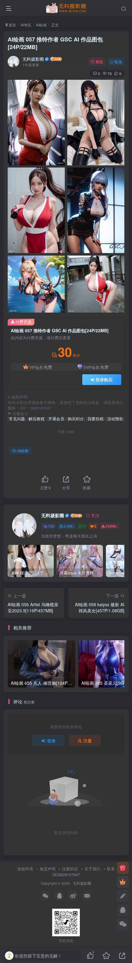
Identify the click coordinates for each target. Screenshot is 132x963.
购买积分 (76, 419)
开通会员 (56, 419)
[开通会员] (123, 882)
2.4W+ (69, 526)
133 (51, 526)
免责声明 (48, 869)
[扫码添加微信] (123, 924)
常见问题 (17, 419)
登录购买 (104, 379)
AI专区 (26, 24)
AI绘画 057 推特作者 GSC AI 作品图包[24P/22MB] (55, 43)
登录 (51, 741)
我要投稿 (95, 419)
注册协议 (70, 869)
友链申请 (25, 869)
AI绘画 (41, 24)
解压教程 (37, 419)
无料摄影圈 (33, 59)
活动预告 (115, 419)
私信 (118, 61)
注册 (87, 741)
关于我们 (92, 869)
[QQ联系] (123, 910)
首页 (12, 24)
